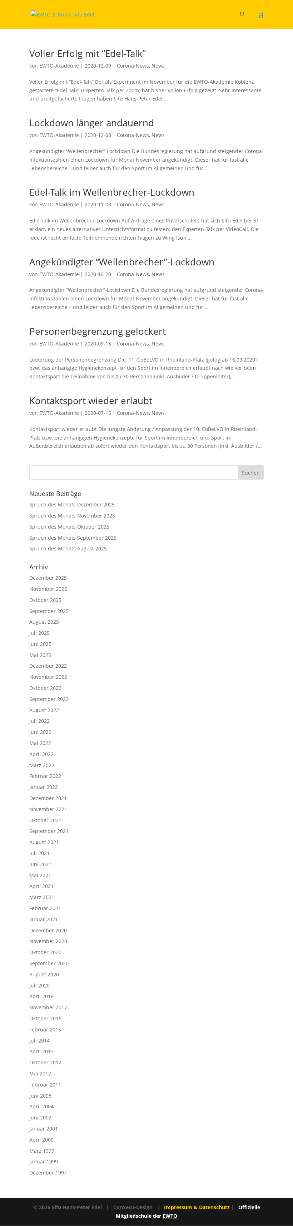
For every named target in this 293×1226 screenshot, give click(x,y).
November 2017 (48, 1007)
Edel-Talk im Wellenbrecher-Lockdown (111, 192)
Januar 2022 (43, 787)
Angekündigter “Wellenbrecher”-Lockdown (121, 261)
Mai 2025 (40, 655)
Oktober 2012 (45, 1062)
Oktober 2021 (45, 820)
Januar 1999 (43, 1161)
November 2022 (48, 676)
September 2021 (49, 831)
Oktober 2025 (45, 600)
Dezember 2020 (48, 930)
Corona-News (133, 65)
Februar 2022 (45, 776)
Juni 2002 (40, 1117)
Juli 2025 (39, 632)
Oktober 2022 (45, 688)
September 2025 (49, 611)
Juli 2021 (39, 853)
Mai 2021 (40, 875)
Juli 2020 (39, 985)
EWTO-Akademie (59, 65)
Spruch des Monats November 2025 (72, 515)
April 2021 (41, 886)
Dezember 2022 (48, 665)
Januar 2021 (43, 919)
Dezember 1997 (48, 1172)
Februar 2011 (45, 1084)
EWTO (170, 1215)
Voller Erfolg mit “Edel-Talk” (87, 53)
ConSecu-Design (133, 1207)
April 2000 (41, 1139)
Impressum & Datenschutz (197, 1207)
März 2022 (41, 765)
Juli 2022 (39, 720)
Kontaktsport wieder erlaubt (90, 400)
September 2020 (49, 963)
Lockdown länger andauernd (91, 122)
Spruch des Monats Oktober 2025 (69, 526)
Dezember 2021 (48, 798)
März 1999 (41, 1150)
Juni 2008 (40, 1095)
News (158, 65)
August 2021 (44, 842)
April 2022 (41, 754)
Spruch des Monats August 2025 (68, 548)
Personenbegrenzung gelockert (97, 331)
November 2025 (48, 588)
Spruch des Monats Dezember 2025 (72, 504)
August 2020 (44, 974)
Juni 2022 (40, 732)
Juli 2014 (39, 1040)
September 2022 (49, 699)
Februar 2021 (45, 908)
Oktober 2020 (45, 952)
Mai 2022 (40, 743)
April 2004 (41, 1106)
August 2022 (44, 710)
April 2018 (41, 996)
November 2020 (48, 941)
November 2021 (48, 809)
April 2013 (41, 1051)
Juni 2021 (40, 864)
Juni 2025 (40, 644)
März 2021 (41, 897)
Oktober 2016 (45, 1018)
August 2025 (44, 621)
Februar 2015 (45, 1029)
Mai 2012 (40, 1073)
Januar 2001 (43, 1128)
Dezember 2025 (48, 577)
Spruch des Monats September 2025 (72, 537)
